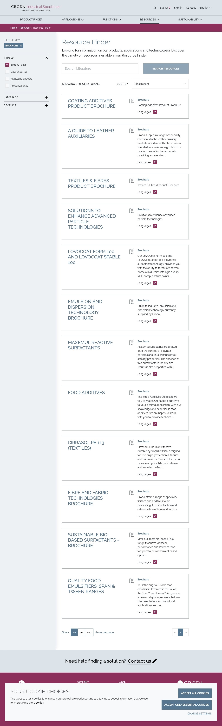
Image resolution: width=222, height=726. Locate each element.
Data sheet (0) (19, 71)
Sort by (122, 83)
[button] (31, 20)
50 (81, 632)
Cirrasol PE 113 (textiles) (86, 445)
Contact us (139, 661)
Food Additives (86, 392)
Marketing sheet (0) (22, 78)
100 (89, 632)
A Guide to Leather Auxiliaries (91, 133)
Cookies (39, 702)
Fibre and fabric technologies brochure (88, 498)
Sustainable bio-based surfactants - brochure (93, 540)
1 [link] (180, 632)
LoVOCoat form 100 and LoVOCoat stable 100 (94, 257)
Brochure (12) (18, 64)
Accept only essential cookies (186, 704)
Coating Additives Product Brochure (92, 103)
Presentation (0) (20, 85)
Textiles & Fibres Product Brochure (92, 183)
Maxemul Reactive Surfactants (90, 345)
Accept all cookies (195, 693)
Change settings (200, 713)
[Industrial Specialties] (36, 7)
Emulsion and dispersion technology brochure (85, 310)
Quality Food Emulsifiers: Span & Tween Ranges (91, 586)
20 (74, 632)
